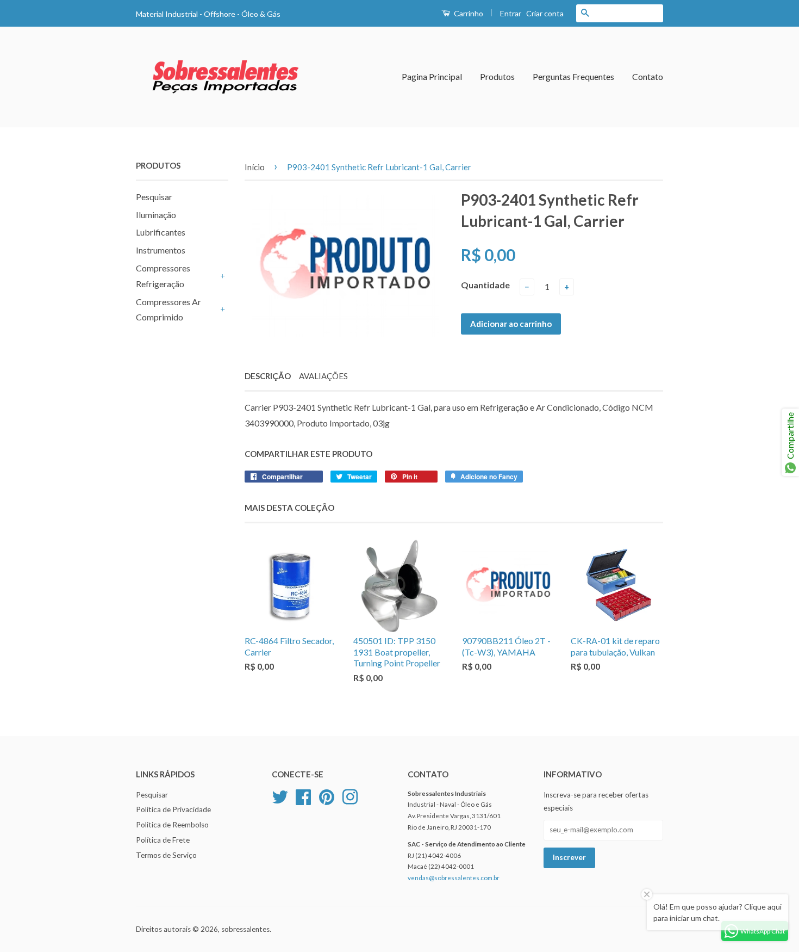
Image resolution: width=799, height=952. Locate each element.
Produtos (497, 76)
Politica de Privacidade (173, 809)
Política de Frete (163, 840)
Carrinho (467, 13)
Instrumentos (160, 250)
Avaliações (323, 376)
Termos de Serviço (166, 855)
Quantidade (485, 285)
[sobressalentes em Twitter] (280, 795)
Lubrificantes (160, 232)
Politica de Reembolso (172, 824)
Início (255, 167)
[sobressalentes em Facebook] (303, 795)
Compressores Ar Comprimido (168, 309)
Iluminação (156, 214)
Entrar (510, 13)
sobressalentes (245, 929)
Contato (647, 76)
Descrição (268, 376)
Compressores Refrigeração (163, 276)
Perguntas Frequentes (573, 76)
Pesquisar (154, 196)
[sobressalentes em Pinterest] (327, 795)
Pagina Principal (432, 76)
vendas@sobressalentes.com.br (454, 877)
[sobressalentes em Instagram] (350, 795)
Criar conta (545, 13)
